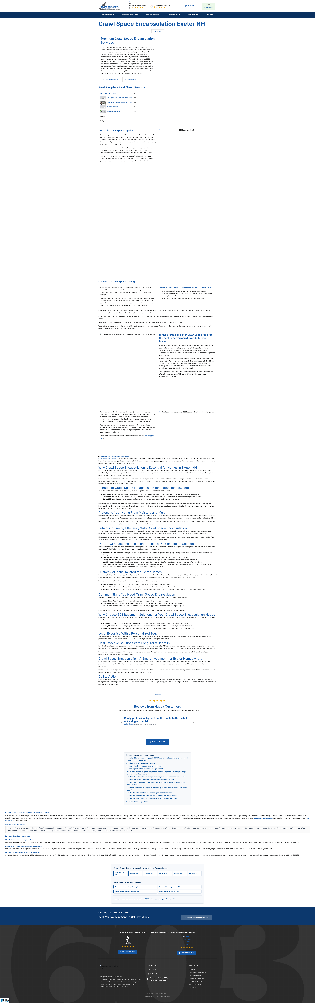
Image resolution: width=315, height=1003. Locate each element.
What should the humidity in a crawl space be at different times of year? (152, 798)
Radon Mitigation (193, 14)
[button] (157, 456)
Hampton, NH (134, 873)
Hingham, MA (163, 873)
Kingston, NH (193, 873)
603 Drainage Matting (113, 111)
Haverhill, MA (149, 873)
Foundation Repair (108, 14)
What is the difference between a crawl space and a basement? (149, 793)
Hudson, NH (178, 873)
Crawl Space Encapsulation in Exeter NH (115, 456)
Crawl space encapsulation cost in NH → (164, 899)
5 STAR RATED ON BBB (139, 5)
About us (210, 14)
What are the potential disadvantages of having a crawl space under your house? (156, 777)
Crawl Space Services (152, 14)
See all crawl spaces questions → (138, 802)
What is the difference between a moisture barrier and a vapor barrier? (152, 795)
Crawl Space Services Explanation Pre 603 (120, 97)
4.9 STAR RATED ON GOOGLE (162, 5)
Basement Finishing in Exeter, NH (169, 887)
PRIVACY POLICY (149, 996)
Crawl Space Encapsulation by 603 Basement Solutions (120, 102)
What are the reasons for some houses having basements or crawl (150, 779)
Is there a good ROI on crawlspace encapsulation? (145, 769)
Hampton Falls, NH (119, 873)
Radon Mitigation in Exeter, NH (169, 891)
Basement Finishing (174, 14)
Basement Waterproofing (130, 14)
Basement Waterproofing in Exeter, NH (127, 887)
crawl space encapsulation (263, 818)
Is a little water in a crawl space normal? (141, 763)
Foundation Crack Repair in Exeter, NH (127, 891)
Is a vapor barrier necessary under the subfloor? (144, 766)
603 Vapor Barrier (112, 106)
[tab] (117, 97)
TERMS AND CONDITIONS (163, 996)
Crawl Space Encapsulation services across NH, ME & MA (131, 899)
